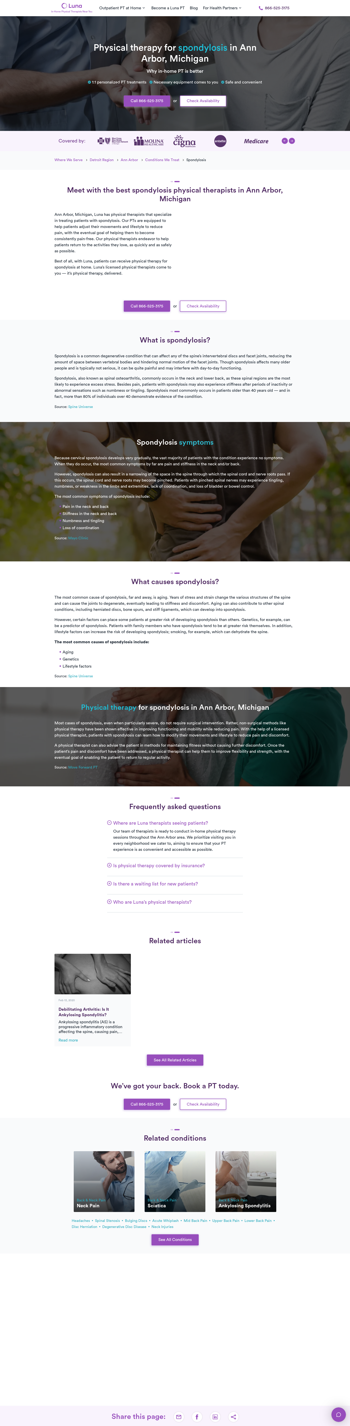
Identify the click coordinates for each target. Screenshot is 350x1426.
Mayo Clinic (78, 538)
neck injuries (162, 1227)
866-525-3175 (277, 8)
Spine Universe (80, 407)
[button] (285, 141)
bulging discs (136, 1221)
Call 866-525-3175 (147, 101)
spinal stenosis (108, 1221)
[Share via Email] (179, 1417)
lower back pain (258, 1221)
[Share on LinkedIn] (215, 1417)
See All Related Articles (175, 1060)
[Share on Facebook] (197, 1417)
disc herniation (85, 1227)
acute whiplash (166, 1221)
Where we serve (68, 160)
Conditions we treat (162, 160)
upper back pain (226, 1221)
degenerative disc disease (124, 1227)
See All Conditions (175, 1240)
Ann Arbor (129, 160)
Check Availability (203, 101)
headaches (81, 1221)
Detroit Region (102, 160)
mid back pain (196, 1221)
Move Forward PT (83, 767)
